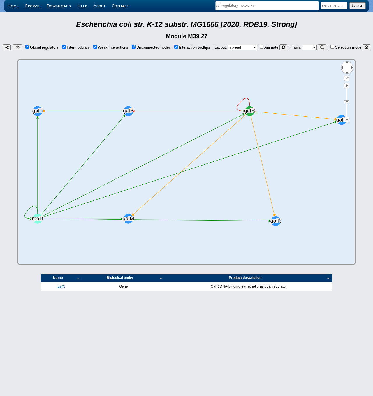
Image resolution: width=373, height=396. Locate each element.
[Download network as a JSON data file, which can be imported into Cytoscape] (17, 47)
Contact (120, 5)
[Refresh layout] (283, 47)
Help (82, 5)
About (99, 5)
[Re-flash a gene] (322, 47)
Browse (32, 5)
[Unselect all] (366, 47)
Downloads (59, 5)
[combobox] (267, 5)
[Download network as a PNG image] (7, 47)
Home (13, 5)
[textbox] (267, 5)
